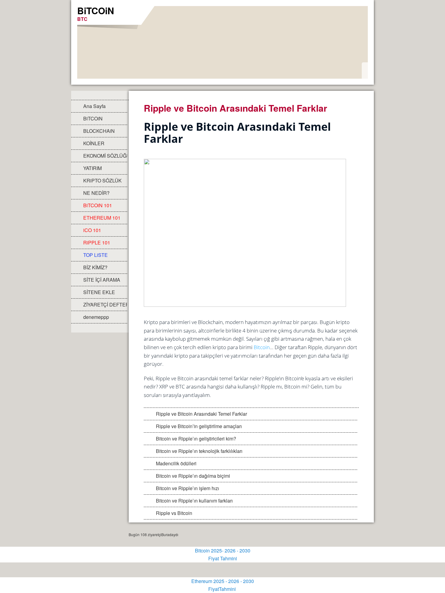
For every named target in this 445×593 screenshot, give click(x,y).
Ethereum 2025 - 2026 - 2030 (222, 581)
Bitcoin (262, 347)
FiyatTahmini (222, 588)
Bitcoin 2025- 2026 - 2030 (222, 550)
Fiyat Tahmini (222, 558)
